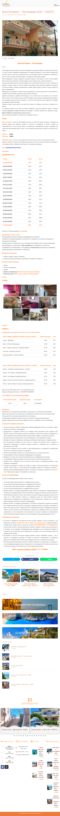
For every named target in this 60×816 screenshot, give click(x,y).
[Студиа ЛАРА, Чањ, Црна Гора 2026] (34, 764)
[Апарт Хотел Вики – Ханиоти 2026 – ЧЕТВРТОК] (15, 718)
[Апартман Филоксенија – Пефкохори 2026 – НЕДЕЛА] (5, 685)
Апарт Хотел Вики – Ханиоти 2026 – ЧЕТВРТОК (30, 584)
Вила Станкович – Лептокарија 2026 (49, 584)
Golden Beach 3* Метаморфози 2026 (18, 646)
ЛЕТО (5, 58)
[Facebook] (2, 767)
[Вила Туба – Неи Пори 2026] (5, 666)
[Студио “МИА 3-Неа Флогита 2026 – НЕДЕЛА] (34, 752)
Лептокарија (11, 58)
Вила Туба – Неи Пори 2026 (17, 665)
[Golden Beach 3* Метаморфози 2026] (5, 647)
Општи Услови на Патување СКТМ (34, 813)
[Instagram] (6, 767)
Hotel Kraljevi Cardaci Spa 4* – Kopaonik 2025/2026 (21, 656)
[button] (36, 5)
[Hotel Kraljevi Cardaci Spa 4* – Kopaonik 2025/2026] (5, 656)
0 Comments (14, 648)
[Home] (2, 14)
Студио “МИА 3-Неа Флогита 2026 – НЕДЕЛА (41, 751)
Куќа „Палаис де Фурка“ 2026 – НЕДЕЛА (11, 584)
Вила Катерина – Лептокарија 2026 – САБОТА (17, 14)
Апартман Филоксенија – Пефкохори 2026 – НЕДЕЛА (22, 684)
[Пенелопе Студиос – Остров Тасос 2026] (34, 775)
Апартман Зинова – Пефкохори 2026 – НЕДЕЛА (21, 675)
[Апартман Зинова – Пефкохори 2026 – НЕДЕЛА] (5, 675)
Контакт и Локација (23, 813)
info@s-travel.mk (9, 762)
